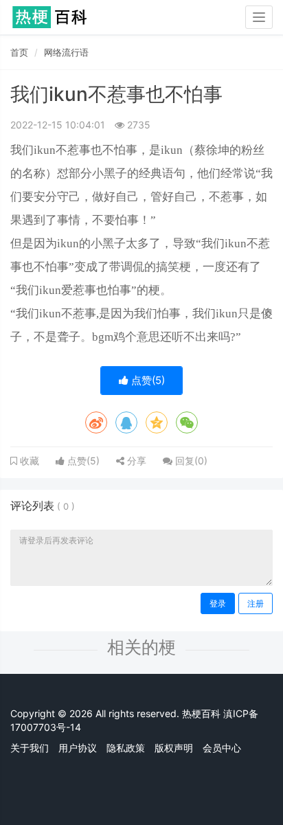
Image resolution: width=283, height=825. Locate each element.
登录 (218, 603)
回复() (189, 460)
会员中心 (222, 748)
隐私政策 (125, 748)
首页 (19, 52)
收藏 (28, 461)
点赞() (146, 380)
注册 (255, 603)
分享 (135, 460)
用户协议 (77, 748)
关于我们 (29, 748)
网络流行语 (66, 52)
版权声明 (174, 748)
